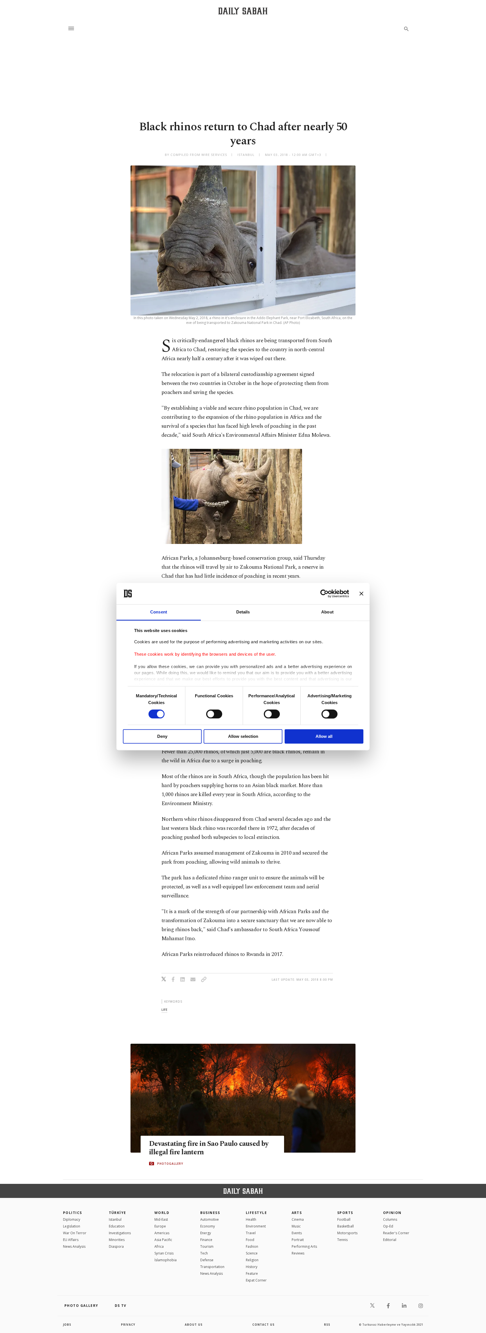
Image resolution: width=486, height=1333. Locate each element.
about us (193, 1325)
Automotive (209, 1219)
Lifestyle (256, 1212)
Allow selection (243, 736)
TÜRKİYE (117, 1212)
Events (297, 1233)
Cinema (298, 1219)
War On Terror (74, 1233)
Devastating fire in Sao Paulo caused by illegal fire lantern (208, 1148)
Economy (207, 1226)
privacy (128, 1325)
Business (210, 1212)
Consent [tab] (158, 612)
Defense (206, 1260)
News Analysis (74, 1246)
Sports (345, 1212)
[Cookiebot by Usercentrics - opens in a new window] (324, 593)
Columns (390, 1219)
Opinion (392, 1212)
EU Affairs (70, 1239)
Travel (251, 1233)
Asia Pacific (163, 1239)
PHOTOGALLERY (170, 1164)
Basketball (345, 1226)
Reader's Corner (396, 1233)
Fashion (252, 1246)
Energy (205, 1233)
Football (343, 1219)
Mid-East (161, 1219)
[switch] (214, 713)
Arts (297, 1212)
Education (117, 1226)
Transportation (212, 1266)
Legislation (71, 1226)
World (161, 1212)
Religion (252, 1260)
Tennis (342, 1239)
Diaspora (116, 1246)
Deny (162, 736)
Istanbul (115, 1219)
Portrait (298, 1239)
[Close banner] (361, 593)
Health (251, 1219)
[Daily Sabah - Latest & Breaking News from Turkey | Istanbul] (242, 10)
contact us (263, 1325)
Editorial (389, 1239)
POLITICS (72, 1212)
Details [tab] (243, 612)
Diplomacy (71, 1219)
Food (250, 1239)
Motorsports (347, 1233)
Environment (256, 1226)
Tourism (206, 1246)
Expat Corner (256, 1280)
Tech (204, 1253)
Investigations (120, 1233)
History (251, 1266)
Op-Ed (388, 1226)
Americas (161, 1233)
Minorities (117, 1239)
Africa (159, 1246)
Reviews (298, 1253)
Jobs (67, 1325)
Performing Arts (304, 1246)
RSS (327, 1325)
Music (296, 1226)
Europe (160, 1226)
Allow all (324, 736)
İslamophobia (165, 1260)
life (164, 1009)
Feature (252, 1273)
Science (252, 1253)
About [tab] (327, 612)
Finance (206, 1239)
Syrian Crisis (164, 1253)
